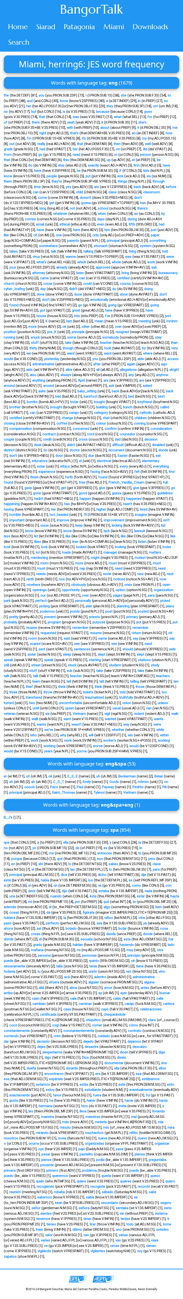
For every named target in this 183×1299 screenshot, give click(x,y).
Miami (113, 26)
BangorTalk (91, 9)
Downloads (150, 26)
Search (18, 42)
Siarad (45, 26)
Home (18, 26)
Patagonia (79, 26)
